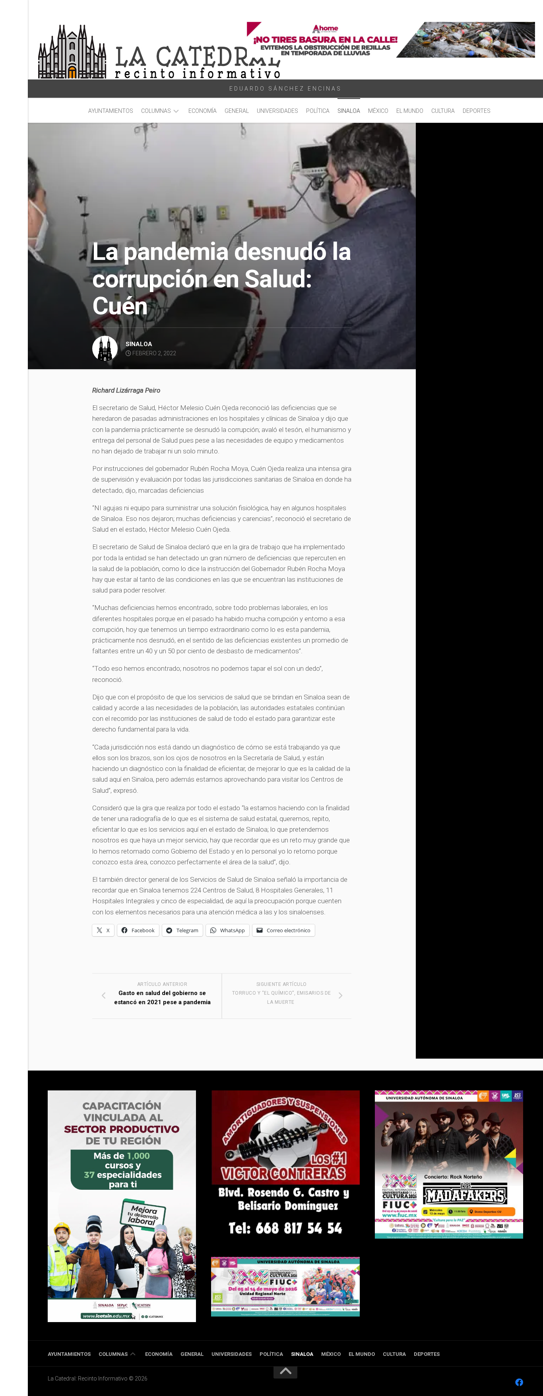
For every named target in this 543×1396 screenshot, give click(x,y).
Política (318, 111)
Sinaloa (348, 111)
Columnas (156, 111)
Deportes (477, 111)
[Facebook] (519, 1382)
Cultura (443, 111)
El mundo (409, 111)
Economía (202, 111)
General (237, 111)
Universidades (277, 111)
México (378, 111)
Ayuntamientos (110, 111)
